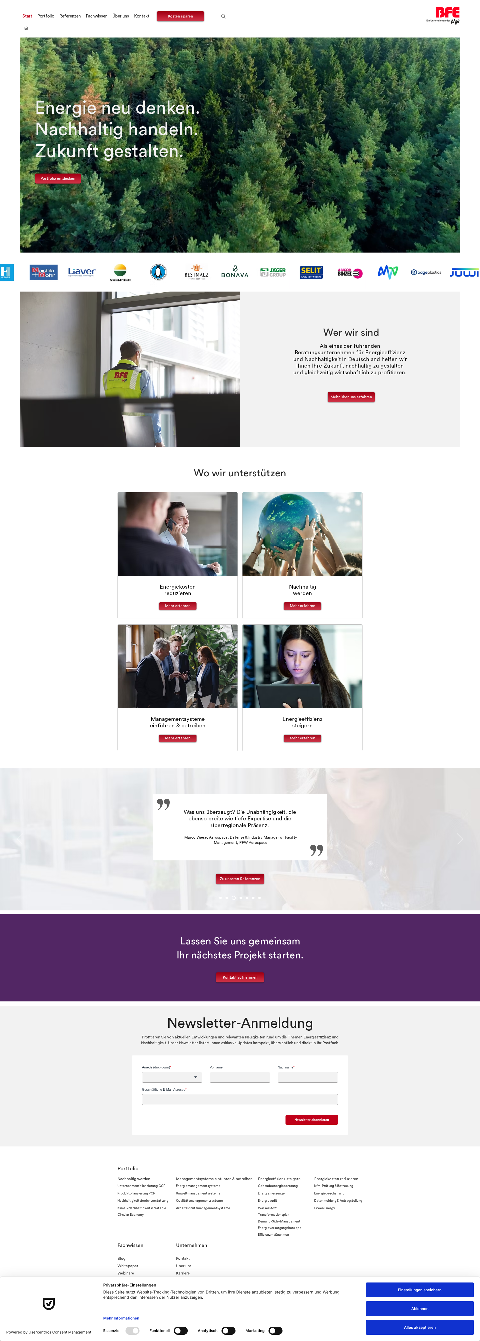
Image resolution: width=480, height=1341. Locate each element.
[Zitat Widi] (259, 898)
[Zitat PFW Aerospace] (233, 898)
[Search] (223, 16)
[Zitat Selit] (227, 898)
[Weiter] (460, 839)
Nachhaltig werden (134, 1179)
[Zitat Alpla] (253, 898)
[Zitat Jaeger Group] (220, 898)
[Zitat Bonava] (246, 898)
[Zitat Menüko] (239, 898)
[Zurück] (20, 839)
